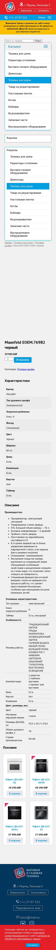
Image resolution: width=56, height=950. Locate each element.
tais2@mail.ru (30, 917)
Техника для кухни (19, 80)
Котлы (12, 100)
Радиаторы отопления (21, 60)
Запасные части (17, 120)
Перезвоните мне (28, 908)
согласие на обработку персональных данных (27, 937)
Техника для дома (19, 53)
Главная (8, 242)
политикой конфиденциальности (24, 934)
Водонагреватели (19, 113)
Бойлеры (13, 106)
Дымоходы (15, 73)
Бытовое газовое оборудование (27, 67)
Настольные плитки (20, 93)
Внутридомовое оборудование (27, 126)
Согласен (32, 945)
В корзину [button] (14, 793)
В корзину (22, 360)
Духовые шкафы (26, 369)
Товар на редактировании (23, 86)
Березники (26, 10)
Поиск (38, 41)
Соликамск (43, 10)
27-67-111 (18, 17)
